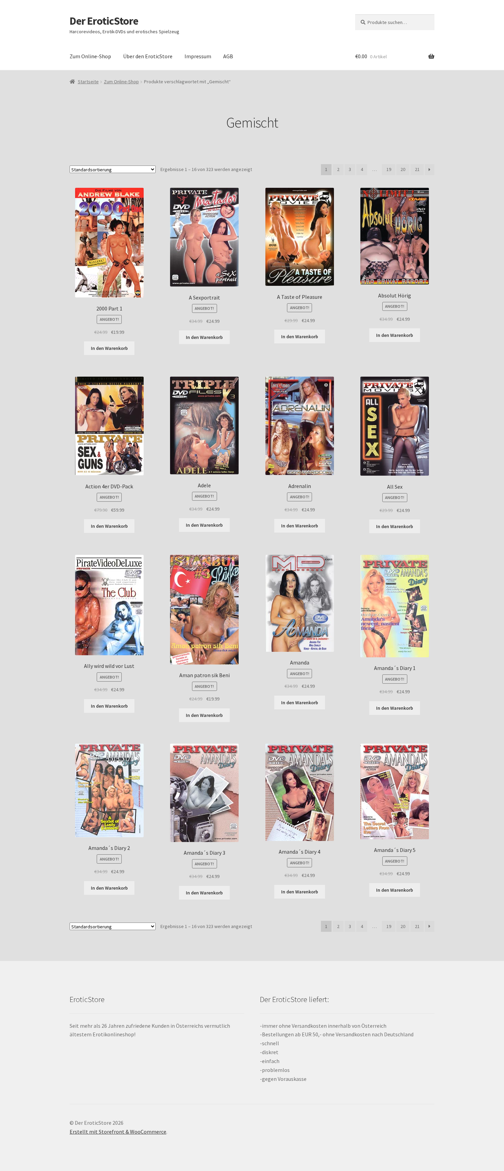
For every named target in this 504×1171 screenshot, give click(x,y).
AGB (228, 56)
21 (417, 169)
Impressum (197, 56)
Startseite (88, 81)
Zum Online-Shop (90, 56)
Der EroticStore (104, 21)
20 (402, 169)
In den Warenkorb (109, 348)
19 (388, 169)
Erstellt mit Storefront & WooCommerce (118, 1131)
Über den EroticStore (147, 56)
